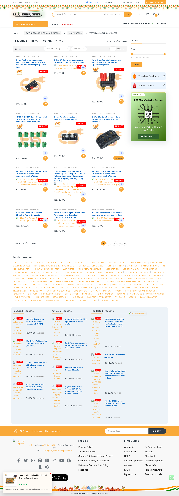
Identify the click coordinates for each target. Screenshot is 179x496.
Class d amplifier (138, 263)
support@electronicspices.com (58, 450)
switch (157, 275)
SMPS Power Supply (65, 281)
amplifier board (117, 263)
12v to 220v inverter (44, 266)
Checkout (150, 456)
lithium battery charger (91, 266)
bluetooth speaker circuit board (96, 281)
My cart (149, 451)
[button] (114, 14)
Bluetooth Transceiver (99, 297)
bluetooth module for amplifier (77, 288)
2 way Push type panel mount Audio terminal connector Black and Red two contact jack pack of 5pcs (31, 63)
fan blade (120, 297)
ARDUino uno (36, 300)
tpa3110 (93, 300)
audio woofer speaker (128, 281)
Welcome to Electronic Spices (25, 2)
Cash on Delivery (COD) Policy (93, 460)
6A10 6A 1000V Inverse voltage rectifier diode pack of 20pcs (114, 403)
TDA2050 (104, 300)
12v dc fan (19, 278)
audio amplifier (22, 297)
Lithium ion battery (101, 291)
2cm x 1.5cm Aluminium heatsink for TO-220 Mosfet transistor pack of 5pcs (115, 374)
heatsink (121, 294)
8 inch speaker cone (107, 288)
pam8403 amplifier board (80, 285)
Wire (100, 272)
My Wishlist (151, 465)
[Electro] (28, 14)
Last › (124, 244)
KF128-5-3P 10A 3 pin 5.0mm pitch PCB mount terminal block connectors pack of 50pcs (107, 173)
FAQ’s (127, 469)
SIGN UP (157, 431)
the (69, 263)
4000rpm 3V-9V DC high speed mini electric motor (76, 321)
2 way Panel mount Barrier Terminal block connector (66, 118)
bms (58, 272)
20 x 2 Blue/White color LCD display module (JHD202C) (36, 365)
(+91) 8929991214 (50, 445)
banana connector (154, 294)
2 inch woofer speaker (82, 278)
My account (130, 474)
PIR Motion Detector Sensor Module (74, 368)
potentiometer (142, 275)
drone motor (71, 294)
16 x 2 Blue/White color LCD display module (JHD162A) (36, 343)
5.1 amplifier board (37, 278)
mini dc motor (105, 278)
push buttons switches (58, 291)
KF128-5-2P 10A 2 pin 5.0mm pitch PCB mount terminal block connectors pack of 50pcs (31, 119)
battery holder (155, 285)
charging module (72, 275)
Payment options (154, 460)
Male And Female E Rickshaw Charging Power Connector (29, 214)
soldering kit (141, 288)
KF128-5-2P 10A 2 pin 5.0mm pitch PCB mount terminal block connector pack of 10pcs (31, 173)
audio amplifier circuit (89, 269)
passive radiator (148, 297)
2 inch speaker (105, 294)
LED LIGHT (55, 278)
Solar (17, 281)
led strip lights (131, 269)
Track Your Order (133, 2)
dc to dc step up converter (38, 281)
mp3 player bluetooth (25, 288)
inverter (125, 288)
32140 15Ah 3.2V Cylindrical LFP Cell (42, 275)
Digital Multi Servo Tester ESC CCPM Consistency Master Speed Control (74, 390)
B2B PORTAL (94, 2)
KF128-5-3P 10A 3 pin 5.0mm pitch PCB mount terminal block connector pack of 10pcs (69, 215)
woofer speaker (124, 278)
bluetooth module (33, 263)
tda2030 (82, 300)
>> (119, 243)
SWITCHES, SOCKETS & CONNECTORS (43, 33)
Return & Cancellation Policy (93, 465)
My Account (113, 2)
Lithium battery (55, 263)
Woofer (35, 272)
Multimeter (68, 269)
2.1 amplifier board (150, 266)
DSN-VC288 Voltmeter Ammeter (114, 356)
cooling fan (36, 291)
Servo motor (59, 297)
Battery (119, 266)
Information (67, 24)
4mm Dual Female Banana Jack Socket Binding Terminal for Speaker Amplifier (106, 62)
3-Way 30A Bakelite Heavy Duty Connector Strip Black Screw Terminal (106, 119)
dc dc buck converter (147, 278)
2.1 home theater (66, 266)
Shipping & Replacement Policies (95, 456)
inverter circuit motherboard (127, 285)
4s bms (115, 300)
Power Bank (88, 294)
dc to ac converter (51, 294)
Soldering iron (97, 263)
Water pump (150, 281)
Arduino (132, 297)
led (110, 266)
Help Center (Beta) (157, 2)
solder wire (20, 300)
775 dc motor (150, 269)
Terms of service (87, 451)
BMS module (91, 275)
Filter (136, 65)
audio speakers (114, 272)
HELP (127, 456)
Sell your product (133, 460)
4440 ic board (76, 297)
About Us (129, 447)
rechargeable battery (137, 272)
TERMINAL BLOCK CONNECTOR (27, 56)
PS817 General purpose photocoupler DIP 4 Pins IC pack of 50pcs (76, 345)
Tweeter (35, 285)
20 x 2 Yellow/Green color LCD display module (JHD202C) (35, 386)
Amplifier (132, 266)
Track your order (154, 474)
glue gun (69, 300)
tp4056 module (53, 300)
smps (34, 294)
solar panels (20, 272)
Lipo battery (80, 291)
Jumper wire (135, 294)
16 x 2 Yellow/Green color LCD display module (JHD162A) (35, 321)
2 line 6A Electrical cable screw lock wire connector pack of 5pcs (69, 61)
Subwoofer (80, 263)
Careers (128, 465)
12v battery (103, 285)
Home (55, 24)
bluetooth (58, 285)
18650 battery (112, 269)
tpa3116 (118, 291)
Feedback (83, 469)
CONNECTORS (75, 33)
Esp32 (46, 285)
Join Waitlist (119, 158)
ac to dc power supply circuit (79, 272)
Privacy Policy (85, 447)
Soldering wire (48, 288)
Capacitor (19, 294)
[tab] (16, 49)
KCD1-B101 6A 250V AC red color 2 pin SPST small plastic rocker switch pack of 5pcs (114, 322)
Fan (65, 278)
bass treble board (121, 275)
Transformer (20, 285)
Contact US (130, 451)
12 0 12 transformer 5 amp (46, 269)
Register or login (153, 447)
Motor (104, 275)
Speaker (17, 263)
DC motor (47, 272)
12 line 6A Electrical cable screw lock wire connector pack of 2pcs (107, 214)
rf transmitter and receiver (140, 291)
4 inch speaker (41, 297)
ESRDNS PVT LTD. (82, 493)
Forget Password (153, 469)
